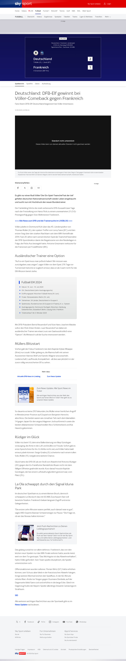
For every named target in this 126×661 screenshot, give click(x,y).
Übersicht (30, 17)
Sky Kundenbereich (70, 640)
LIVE (31, 11)
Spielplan (58, 17)
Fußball (38, 11)
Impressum (31, 649)
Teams (74, 17)
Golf (68, 11)
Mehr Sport (86, 11)
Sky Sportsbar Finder (71, 637)
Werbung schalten (46, 637)
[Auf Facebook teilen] (18, 188)
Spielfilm (29, 84)
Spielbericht (19, 84)
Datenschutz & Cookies (50, 649)
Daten (37, 84)
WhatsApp (82, 622)
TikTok (43, 622)
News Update (21, 604)
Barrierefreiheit (94, 649)
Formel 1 (46, 11)
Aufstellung (46, 84)
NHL (78, 11)
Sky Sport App (69, 634)
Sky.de (17, 634)
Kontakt (63, 649)
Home (17, 11)
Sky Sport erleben (94, 4)
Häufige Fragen (20, 649)
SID (16, 595)
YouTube (69, 622)
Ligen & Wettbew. (86, 17)
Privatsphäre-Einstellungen (77, 649)
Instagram (55, 622)
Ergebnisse (48, 17)
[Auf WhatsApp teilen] (32, 188)
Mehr (107, 17)
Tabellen (67, 17)
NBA (73, 11)
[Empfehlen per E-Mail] (39, 188)
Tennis (62, 11)
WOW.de (18, 637)
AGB (39, 649)
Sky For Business (45, 634)
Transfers (98, 17)
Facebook (30, 622)
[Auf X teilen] (25, 188)
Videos (24, 11)
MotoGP (54, 11)
